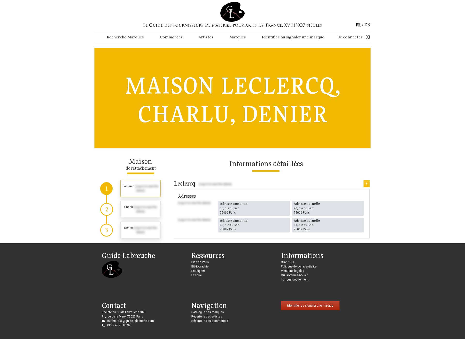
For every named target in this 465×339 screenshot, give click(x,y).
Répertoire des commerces (209, 321)
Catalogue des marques (207, 312)
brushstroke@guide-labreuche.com (130, 321)
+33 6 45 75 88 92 (119, 325)
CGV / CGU (288, 262)
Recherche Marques (125, 37)
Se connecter (350, 37)
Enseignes (198, 271)
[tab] (130, 188)
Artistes (206, 37)
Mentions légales (292, 271)
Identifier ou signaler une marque (293, 37)
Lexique (196, 275)
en (367, 25)
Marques (237, 37)
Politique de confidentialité (299, 266)
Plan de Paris (200, 262)
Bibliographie (200, 266)
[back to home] (232, 11)
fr (358, 25)
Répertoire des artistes (206, 316)
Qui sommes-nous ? (294, 275)
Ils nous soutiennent (295, 279)
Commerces (171, 37)
